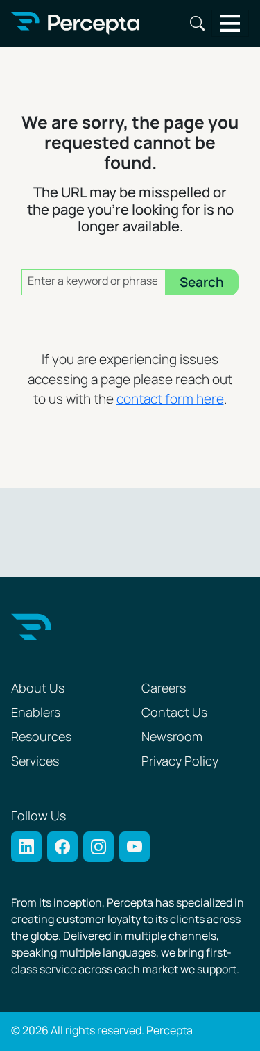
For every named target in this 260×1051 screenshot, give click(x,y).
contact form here (170, 400)
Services (35, 761)
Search (197, 23)
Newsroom (171, 737)
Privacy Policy (179, 761)
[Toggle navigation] (230, 23)
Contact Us (174, 713)
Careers (163, 688)
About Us (37, 688)
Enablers (35, 713)
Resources (41, 737)
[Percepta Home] (75, 23)
